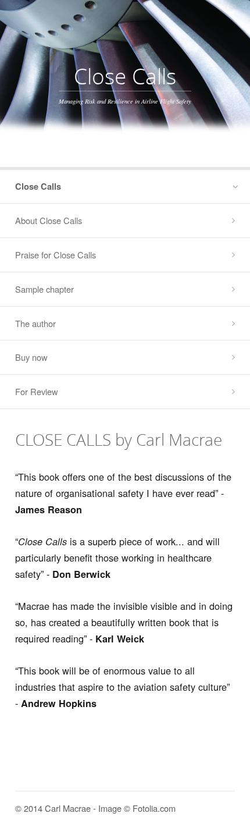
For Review (36, 391)
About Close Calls (48, 220)
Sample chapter (44, 289)
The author (35, 323)
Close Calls (38, 186)
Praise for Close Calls (55, 254)
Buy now (31, 357)
